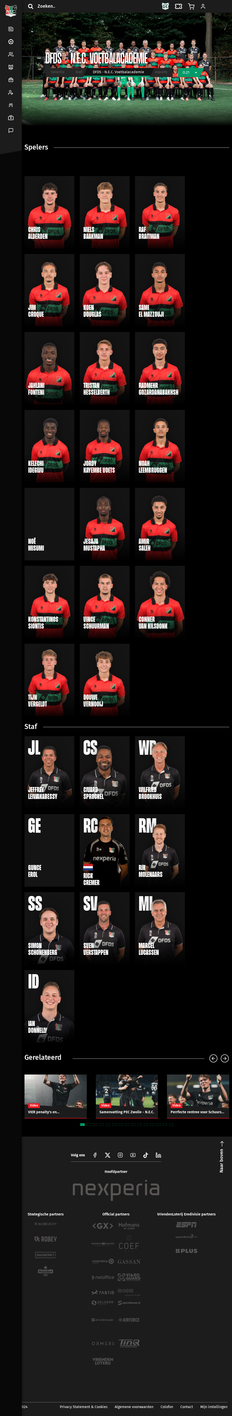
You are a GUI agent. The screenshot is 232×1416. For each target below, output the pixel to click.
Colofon (167, 1407)
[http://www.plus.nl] (186, 1251)
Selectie (58, 72)
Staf (78, 72)
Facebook (10, 173)
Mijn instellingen (213, 1407)
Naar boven (221, 1161)
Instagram (120, 1155)
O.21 (186, 72)
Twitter (21, 173)
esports (161, 72)
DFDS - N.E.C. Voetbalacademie (118, 72)
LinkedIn (10, 184)
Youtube (133, 1155)
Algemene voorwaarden (134, 1407)
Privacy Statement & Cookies (83, 1407)
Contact (186, 1407)
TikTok (21, 184)
